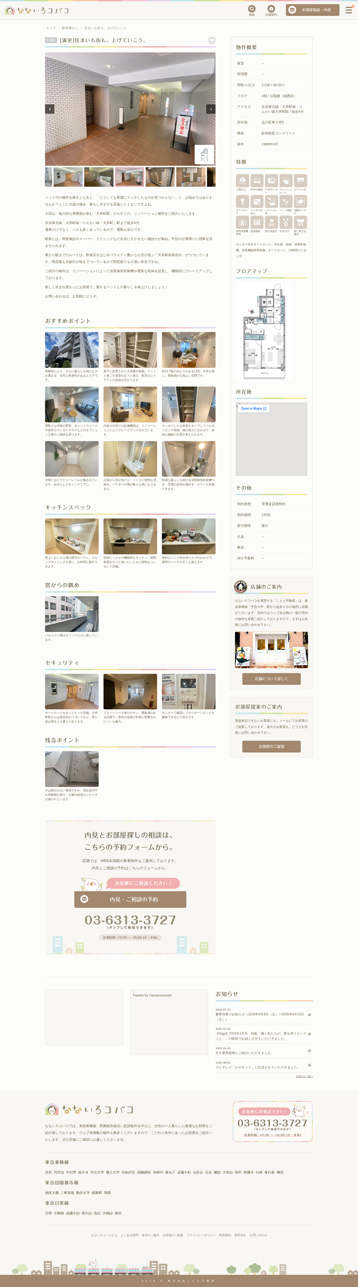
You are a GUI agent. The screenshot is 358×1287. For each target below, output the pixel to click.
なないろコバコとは (104, 1235)
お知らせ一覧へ (304, 1076)
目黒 (48, 1213)
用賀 (107, 1192)
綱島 (217, 1172)
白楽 (259, 1172)
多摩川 (158, 1172)
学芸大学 (97, 1172)
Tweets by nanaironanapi (152, 995)
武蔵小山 (73, 1213)
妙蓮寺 (249, 1172)
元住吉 (198, 1172)
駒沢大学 (83, 1192)
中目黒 (71, 1172)
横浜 (280, 1172)
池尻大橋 (52, 1192)
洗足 (97, 1213)
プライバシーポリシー (201, 1235)
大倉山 (228, 1172)
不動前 (59, 1213)
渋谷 (48, 1172)
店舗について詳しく (271, 679)
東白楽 (269, 1172)
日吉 (208, 1172)
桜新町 (97, 1192)
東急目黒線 (57, 1203)
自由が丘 (128, 1172)
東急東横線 (57, 1162)
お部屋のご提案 (271, 746)
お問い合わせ (258, 1235)
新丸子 (170, 1172)
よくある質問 (129, 1235)
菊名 (238, 1172)
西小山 (87, 1213)
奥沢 (118, 1213)
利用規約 (225, 1235)
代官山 (59, 1172)
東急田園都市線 (62, 1182)
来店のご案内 (150, 1235)
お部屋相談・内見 (316, 10)
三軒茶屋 (67, 1192)
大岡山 (108, 1213)
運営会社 (240, 1235)
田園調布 (144, 1172)
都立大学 (113, 1172)
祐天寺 (83, 1172)
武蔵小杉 (184, 1172)
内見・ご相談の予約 (134, 899)
